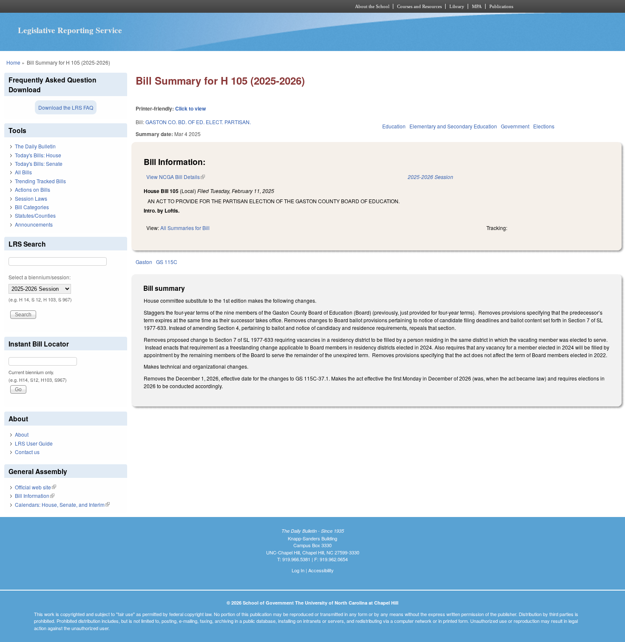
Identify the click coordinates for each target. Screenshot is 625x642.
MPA (477, 6)
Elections (543, 126)
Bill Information (34, 495)
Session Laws (31, 198)
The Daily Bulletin (35, 146)
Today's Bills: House (38, 155)
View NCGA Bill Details (175, 176)
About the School (372, 6)
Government (515, 126)
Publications (501, 6)
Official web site (35, 487)
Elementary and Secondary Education (453, 126)
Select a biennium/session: (40, 277)
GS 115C (166, 261)
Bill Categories (32, 206)
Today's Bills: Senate (38, 163)
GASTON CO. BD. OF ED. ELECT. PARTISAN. (198, 121)
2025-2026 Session (430, 176)
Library (456, 6)
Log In (298, 570)
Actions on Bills (32, 189)
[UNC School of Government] (200, 6)
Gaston (144, 261)
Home (13, 62)
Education (394, 126)
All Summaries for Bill (185, 227)
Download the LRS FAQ (65, 107)
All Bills (23, 172)
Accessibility (321, 570)
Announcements (34, 224)
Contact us (27, 451)
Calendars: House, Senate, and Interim (62, 504)
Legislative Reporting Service (70, 30)
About (21, 434)
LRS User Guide (34, 443)
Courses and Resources (419, 6)
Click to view (190, 108)
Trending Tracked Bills (40, 181)
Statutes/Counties (35, 215)
